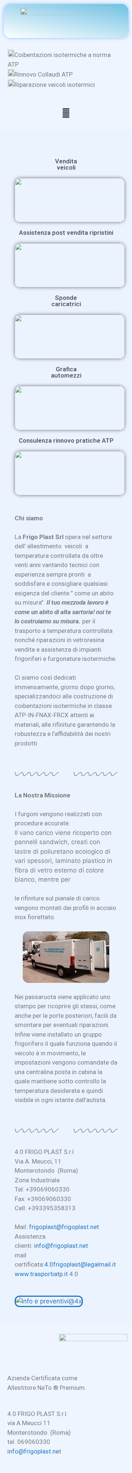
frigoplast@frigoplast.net (64, 1227)
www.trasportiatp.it (41, 1274)
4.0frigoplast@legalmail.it (80, 1264)
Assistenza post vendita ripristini (66, 232)
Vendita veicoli (66, 164)
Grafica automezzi (66, 372)
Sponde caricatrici (66, 301)
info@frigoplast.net (61, 1245)
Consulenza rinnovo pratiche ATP (66, 440)
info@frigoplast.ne (33, 1451)
